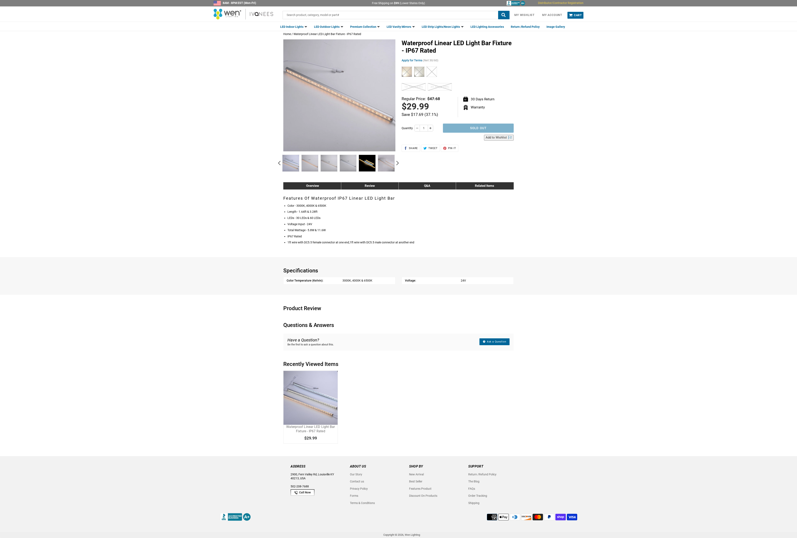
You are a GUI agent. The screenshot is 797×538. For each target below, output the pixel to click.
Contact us (357, 481)
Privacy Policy (359, 488)
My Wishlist (524, 15)
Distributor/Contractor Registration (560, 3)
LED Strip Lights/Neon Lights (441, 26)
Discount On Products (423, 495)
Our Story (356, 474)
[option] (290, 163)
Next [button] (397, 163)
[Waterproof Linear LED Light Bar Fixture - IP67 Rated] (311, 398)
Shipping (473, 503)
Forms (354, 495)
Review (370, 186)
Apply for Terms (420, 60)
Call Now (304, 492)
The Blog (473, 481)
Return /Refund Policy (525, 26)
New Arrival (416, 474)
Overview (312, 186)
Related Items (484, 186)
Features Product (420, 488)
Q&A (427, 186)
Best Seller (415, 481)
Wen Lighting (412, 534)
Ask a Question (496, 341)
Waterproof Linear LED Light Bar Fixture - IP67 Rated (310, 429)
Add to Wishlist (497, 137)
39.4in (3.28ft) (439, 87)
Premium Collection (363, 26)
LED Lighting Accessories (487, 26)
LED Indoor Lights (292, 26)
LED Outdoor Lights (327, 26)
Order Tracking (477, 495)
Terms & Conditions (362, 503)
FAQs (471, 488)
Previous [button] (279, 163)
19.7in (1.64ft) (413, 87)
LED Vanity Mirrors (399, 26)
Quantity (407, 128)
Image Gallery (555, 26)
